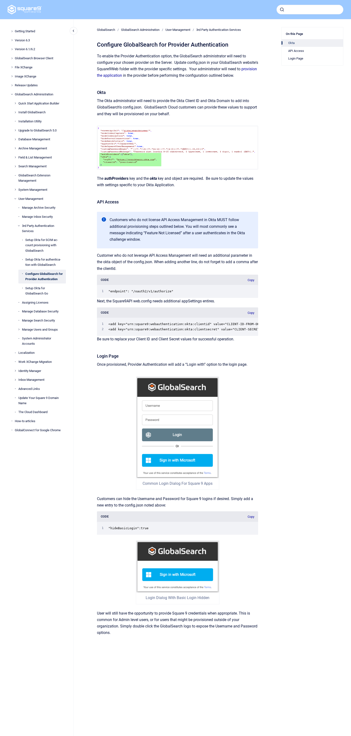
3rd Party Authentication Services (38, 228)
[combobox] (310, 9)
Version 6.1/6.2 (25, 49)
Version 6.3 (22, 40)
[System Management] (15, 189)
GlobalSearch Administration (34, 94)
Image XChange (25, 76)
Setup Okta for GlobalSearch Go (36, 290)
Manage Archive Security (38, 207)
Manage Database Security (40, 311)
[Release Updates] (12, 85)
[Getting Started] (12, 31)
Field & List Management (35, 157)
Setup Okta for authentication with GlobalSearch (43, 262)
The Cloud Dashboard (33, 412)
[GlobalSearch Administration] (12, 94)
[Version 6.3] (12, 40)
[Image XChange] (12, 76)
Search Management (32, 166)
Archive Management (32, 148)
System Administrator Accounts (36, 341)
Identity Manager (29, 370)
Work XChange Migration (35, 362)
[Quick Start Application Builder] (15, 103)
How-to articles (25, 421)
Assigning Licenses (35, 302)
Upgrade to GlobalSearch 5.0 (37, 130)
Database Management (34, 139)
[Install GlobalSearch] (15, 112)
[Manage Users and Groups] (19, 329)
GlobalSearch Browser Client (34, 58)
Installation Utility (30, 121)
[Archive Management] (15, 148)
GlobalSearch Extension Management (34, 178)
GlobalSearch (106, 30)
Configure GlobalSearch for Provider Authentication (44, 276)
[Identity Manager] (15, 371)
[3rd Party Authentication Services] (19, 226)
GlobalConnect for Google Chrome (38, 430)
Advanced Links (29, 389)
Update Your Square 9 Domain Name (38, 400)
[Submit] (282, 9)
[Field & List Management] (15, 157)
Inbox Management (31, 380)
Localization (26, 352)
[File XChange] (12, 67)
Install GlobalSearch (32, 112)
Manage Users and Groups (40, 329)
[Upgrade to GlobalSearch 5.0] (15, 130)
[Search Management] (15, 166)
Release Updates (26, 85)
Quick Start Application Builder (38, 103)
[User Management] (15, 199)
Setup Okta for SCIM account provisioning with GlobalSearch (41, 245)
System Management (32, 189)
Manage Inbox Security (37, 216)
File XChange (23, 67)
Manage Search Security (38, 320)
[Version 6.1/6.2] (12, 49)
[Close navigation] (73, 31)
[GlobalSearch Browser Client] (12, 58)
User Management (30, 198)
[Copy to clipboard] (95, 92)
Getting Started (25, 31)
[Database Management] (15, 139)
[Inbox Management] (15, 380)
